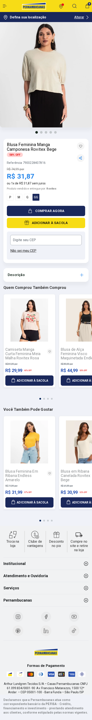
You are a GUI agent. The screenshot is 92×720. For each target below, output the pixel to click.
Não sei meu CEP (23, 251)
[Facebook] (46, 617)
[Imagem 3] (46, 132)
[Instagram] (18, 617)
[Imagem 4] (50, 132)
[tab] (40, 399)
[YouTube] (74, 617)
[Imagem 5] (55, 132)
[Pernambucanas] (34, 6)
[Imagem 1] (36, 132)
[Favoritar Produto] (81, 146)
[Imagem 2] (41, 132)
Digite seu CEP (24, 240)
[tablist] (46, 396)
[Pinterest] (18, 630)
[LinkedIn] (46, 630)
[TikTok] (74, 630)
